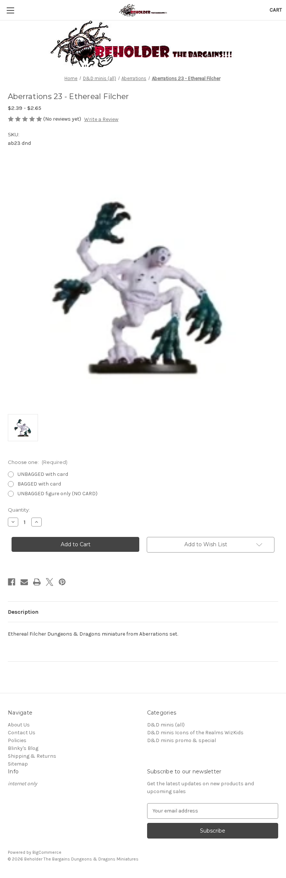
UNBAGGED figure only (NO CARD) (58, 493)
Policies (17, 740)
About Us (19, 725)
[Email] (24, 582)
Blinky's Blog (23, 748)
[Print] (37, 582)
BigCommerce (46, 852)
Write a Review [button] (101, 119)
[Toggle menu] (10, 10)
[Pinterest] (62, 582)
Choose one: (37, 462)
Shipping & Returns (32, 756)
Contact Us (21, 732)
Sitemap (18, 764)
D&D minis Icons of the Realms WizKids (195, 732)
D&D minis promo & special (181, 740)
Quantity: (19, 510)
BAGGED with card (39, 484)
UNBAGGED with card (43, 474)
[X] (49, 582)
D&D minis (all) (166, 725)
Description (23, 611)
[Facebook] (11, 582)
